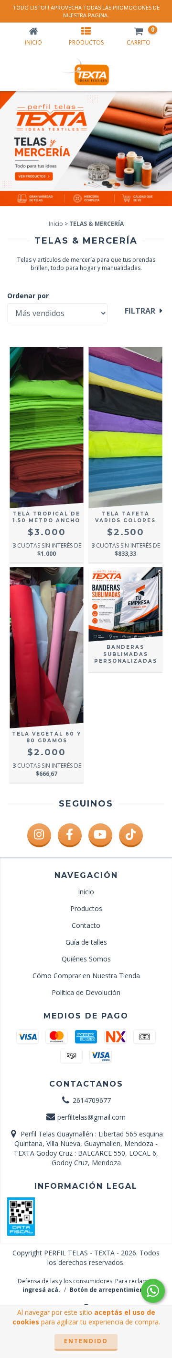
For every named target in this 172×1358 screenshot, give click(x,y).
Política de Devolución (86, 992)
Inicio (56, 224)
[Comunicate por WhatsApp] (153, 1291)
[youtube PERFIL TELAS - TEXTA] (100, 835)
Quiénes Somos (86, 958)
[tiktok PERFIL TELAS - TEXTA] (131, 835)
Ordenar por (28, 295)
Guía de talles (86, 942)
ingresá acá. (41, 1290)
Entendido (86, 1341)
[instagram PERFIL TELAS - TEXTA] (39, 835)
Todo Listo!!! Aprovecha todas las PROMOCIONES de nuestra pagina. (86, 11)
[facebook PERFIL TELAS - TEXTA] (70, 835)
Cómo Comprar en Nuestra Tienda (86, 975)
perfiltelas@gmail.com (91, 1117)
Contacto (86, 925)
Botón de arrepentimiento (110, 1290)
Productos (86, 908)
